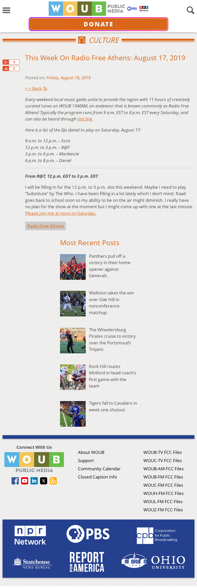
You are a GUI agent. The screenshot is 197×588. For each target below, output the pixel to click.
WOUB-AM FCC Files (163, 469)
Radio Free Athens (45, 226)
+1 (6, 62)
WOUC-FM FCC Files (163, 485)
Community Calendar (99, 469)
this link (84, 119)
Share (6, 68)
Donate (99, 24)
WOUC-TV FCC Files (162, 460)
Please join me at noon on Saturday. (60, 213)
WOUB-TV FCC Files (162, 452)
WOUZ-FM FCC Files (163, 510)
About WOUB (91, 452)
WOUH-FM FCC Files (163, 493)
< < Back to (36, 88)
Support (86, 460)
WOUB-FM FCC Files (163, 477)
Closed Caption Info (97, 477)
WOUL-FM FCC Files (163, 501)
